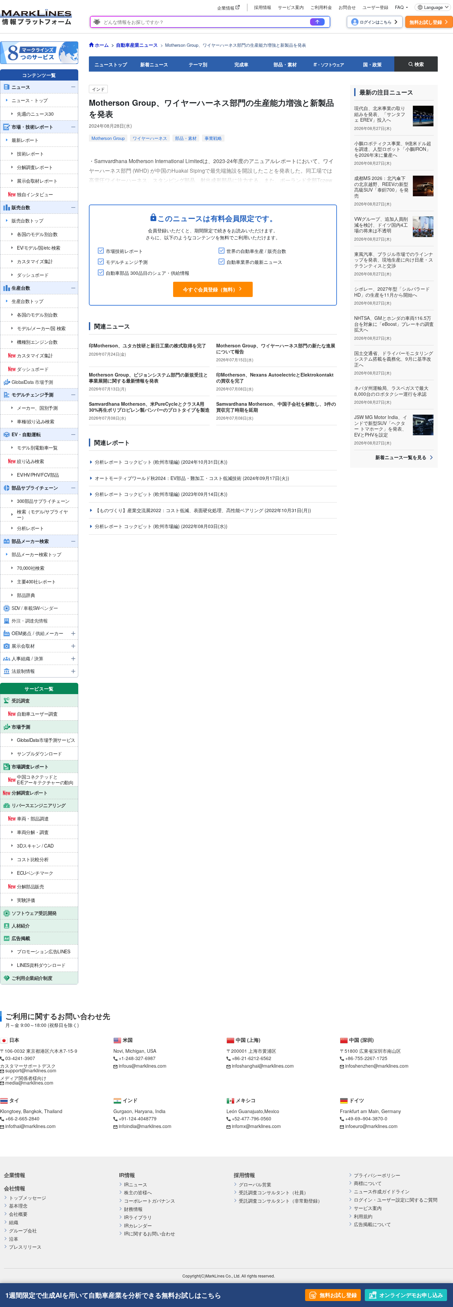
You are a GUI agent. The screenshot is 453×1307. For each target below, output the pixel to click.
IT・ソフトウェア (329, 64)
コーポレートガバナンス (149, 1201)
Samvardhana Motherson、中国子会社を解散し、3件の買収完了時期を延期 (276, 406)
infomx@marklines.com (256, 1126)
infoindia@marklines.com (145, 1126)
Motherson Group (108, 138)
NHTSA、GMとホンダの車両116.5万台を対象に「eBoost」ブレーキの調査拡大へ (394, 324)
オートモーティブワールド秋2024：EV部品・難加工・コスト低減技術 (169, 478)
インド (98, 89)
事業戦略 (213, 138)
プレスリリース (25, 1247)
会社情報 (14, 1188)
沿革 (13, 1239)
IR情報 (127, 1175)
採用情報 (262, 7)
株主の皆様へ (138, 1192)
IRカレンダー (138, 1225)
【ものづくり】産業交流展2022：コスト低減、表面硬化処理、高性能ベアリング (180, 510)
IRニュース (135, 1184)
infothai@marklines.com (30, 1126)
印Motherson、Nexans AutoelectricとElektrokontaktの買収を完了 (275, 377)
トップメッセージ (27, 1198)
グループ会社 (23, 1230)
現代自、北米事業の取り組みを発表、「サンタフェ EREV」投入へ (379, 114)
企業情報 (14, 1175)
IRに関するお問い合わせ (149, 1233)
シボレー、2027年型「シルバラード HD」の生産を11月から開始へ (392, 291)
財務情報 (133, 1209)
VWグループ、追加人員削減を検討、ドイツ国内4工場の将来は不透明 (381, 224)
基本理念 (18, 1206)
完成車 (241, 64)
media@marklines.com (29, 1082)
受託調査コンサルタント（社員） (273, 1192)
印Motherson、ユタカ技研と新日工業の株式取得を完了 (147, 345)
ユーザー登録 (375, 7)
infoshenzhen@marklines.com (377, 1065)
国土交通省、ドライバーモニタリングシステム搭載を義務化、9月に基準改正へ (393, 359)
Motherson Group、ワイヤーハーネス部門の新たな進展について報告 (275, 348)
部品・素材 (285, 64)
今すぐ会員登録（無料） (210, 289)
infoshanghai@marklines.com (263, 1065)
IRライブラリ (138, 1217)
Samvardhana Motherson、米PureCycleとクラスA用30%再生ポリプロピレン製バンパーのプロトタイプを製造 (149, 406)
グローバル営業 (255, 1184)
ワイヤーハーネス (150, 138)
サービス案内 (291, 7)
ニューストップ (111, 64)
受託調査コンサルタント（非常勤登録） (280, 1201)
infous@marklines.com (142, 1065)
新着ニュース (154, 64)
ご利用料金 (321, 7)
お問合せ (347, 7)
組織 (13, 1222)
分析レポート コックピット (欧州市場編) (138, 461)
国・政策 (372, 64)
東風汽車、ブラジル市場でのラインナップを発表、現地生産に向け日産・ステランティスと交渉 (393, 260)
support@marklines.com (30, 1070)
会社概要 (18, 1214)
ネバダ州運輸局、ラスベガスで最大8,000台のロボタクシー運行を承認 (391, 391)
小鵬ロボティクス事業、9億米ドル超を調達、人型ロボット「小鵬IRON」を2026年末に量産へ (392, 149)
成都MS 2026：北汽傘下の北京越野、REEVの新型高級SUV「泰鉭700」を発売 (381, 187)
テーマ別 (198, 64)
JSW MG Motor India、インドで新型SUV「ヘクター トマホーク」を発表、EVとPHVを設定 (380, 426)
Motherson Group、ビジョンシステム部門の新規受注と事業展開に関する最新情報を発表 (148, 377)
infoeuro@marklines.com (371, 1126)
